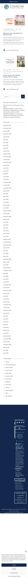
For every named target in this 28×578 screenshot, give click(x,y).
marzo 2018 (6, 299)
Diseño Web (8, 373)
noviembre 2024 (7, 156)
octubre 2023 (6, 185)
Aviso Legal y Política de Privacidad (10, 512)
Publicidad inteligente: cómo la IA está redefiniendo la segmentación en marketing (14, 109)
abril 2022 (5, 227)
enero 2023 (6, 207)
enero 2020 (6, 264)
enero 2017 (6, 333)
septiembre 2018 (7, 290)
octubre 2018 (6, 287)
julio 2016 (5, 350)
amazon (7, 30)
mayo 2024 (5, 171)
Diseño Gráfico (9, 367)
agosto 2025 (6, 136)
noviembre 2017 (7, 304)
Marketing (13, 30)
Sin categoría (9, 396)
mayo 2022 (5, 225)
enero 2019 (6, 281)
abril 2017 (5, 324)
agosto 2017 (6, 313)
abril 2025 (5, 148)
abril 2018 (5, 296)
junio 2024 (5, 168)
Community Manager (11, 71)
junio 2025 (5, 142)
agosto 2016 (6, 347)
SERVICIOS (17, 468)
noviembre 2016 (7, 338)
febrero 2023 (6, 205)
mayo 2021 (5, 256)
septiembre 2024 (7, 162)
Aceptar (14, 565)
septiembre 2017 (7, 310)
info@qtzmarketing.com (13, 1)
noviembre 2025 (7, 128)
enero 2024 (6, 179)
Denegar (14, 569)
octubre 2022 (6, 213)
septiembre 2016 (7, 344)
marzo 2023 (6, 202)
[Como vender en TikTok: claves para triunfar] (14, 61)
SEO (7, 393)
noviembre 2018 (7, 284)
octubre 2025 (6, 131)
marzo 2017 (6, 327)
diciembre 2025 (7, 125)
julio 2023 (5, 193)
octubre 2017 (6, 307)
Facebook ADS (9, 376)
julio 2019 (5, 273)
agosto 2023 (6, 190)
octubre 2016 (6, 341)
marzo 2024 (6, 176)
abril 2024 (5, 173)
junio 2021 (5, 253)
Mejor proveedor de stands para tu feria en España (13, 106)
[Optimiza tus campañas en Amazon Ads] (14, 20)
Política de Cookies (20, 512)
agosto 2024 (6, 165)
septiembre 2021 (7, 245)
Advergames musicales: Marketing (11, 117)
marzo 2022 (6, 230)
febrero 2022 (6, 233)
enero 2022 (6, 236)
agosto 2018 (6, 293)
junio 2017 (5, 319)
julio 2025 (5, 139)
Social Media (22, 481)
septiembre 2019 (7, 270)
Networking (8, 384)
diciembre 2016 (7, 336)
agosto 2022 (6, 219)
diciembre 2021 (7, 239)
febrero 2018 (6, 301)
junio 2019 (5, 276)
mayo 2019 (5, 279)
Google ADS (8, 379)
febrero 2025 (6, 151)
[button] (26, 551)
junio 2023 (5, 196)
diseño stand (9, 370)
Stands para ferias (19, 488)
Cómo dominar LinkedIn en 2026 (11, 112)
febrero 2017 (6, 330)
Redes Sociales (7, 73)
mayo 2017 (5, 321)
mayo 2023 (5, 199)
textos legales (18, 448)
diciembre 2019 (7, 267)
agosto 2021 (6, 247)
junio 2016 (5, 353)
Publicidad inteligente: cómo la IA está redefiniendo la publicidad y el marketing (13, 114)
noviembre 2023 (7, 182)
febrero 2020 (6, 262)
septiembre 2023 (7, 188)
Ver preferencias (14, 573)
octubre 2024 (6, 159)
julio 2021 (5, 250)
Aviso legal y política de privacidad (14, 576)
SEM (16, 481)
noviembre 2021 (7, 242)
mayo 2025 (5, 145)
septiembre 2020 (7, 259)
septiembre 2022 (7, 216)
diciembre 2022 (7, 210)
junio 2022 (5, 222)
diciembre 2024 (7, 153)
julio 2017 (5, 316)
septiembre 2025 (7, 134)
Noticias (8, 387)
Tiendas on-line (18, 485)
